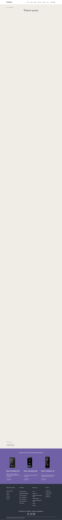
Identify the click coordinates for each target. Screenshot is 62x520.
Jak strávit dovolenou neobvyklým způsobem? (18, 380)
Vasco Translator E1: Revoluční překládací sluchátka (20, 285)
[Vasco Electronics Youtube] (31, 514)
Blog (28, 2)
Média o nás (35, 493)
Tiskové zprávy (22, 50)
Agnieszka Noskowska (11, 382)
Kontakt (7, 498)
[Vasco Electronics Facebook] (28, 514)
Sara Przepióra (10, 240)
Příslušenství (22, 503)
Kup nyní (9, 479)
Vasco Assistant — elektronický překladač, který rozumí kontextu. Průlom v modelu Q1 (29, 95)
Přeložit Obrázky (49, 492)
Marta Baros (10, 287)
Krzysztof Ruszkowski (11, 50)
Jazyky (35, 2)
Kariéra (34, 503)
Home (7, 7)
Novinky (31, 2)
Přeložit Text (48, 494)
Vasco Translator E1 (22, 499)
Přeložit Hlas (48, 491)
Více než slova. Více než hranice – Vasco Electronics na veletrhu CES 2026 (26, 191)
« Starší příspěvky (9, 442)
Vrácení (7, 492)
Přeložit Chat (48, 496)
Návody (7, 494)
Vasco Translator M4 (23, 497)
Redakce (34, 505)
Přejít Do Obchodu (10, 445)
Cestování (39, 2)
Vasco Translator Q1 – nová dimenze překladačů (19, 238)
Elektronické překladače (24, 493)
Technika (43, 2)
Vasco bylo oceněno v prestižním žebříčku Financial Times (21, 332)
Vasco (48, 2)
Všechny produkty (23, 491)
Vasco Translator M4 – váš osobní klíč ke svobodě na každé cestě (23, 48)
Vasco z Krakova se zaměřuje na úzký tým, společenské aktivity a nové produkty (27, 427)
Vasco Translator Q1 (23, 501)
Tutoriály (8, 496)
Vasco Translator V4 (23, 495)
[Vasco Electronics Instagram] (34, 514)
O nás (34, 491)
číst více (8, 57)
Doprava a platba (9, 491)
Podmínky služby (36, 498)
